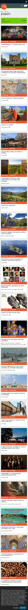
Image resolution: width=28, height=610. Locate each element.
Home (2, 11)
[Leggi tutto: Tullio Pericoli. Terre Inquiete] (14, 91)
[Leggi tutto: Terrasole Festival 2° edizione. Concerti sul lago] (14, 520)
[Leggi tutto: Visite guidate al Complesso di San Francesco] (14, 547)
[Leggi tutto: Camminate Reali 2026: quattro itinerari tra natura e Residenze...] (14, 64)
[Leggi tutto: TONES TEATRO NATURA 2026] (14, 306)
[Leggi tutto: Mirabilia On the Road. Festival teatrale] (14, 333)
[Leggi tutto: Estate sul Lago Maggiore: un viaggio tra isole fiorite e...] (14, 252)
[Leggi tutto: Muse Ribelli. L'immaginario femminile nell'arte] (14, 467)
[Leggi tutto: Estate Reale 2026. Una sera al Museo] (14, 145)
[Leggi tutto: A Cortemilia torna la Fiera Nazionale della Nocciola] (14, 574)
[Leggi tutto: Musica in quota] (14, 118)
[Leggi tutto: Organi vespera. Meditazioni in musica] (14, 494)
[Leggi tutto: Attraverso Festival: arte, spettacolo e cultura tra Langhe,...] (14, 172)
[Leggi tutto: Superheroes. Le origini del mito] (14, 38)
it (24, 5)
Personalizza (16, 607)
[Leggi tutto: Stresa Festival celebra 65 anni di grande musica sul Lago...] (14, 440)
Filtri (25, 20)
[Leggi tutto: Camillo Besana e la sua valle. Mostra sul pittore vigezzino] (14, 360)
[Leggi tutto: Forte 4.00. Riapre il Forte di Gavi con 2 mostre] (14, 413)
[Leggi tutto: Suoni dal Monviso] (14, 199)
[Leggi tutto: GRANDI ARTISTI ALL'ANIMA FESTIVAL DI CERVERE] (14, 386)
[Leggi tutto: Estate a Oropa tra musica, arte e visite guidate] (14, 225)
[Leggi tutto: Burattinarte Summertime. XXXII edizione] (14, 279)
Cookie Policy (15, 604)
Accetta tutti (22, 607)
